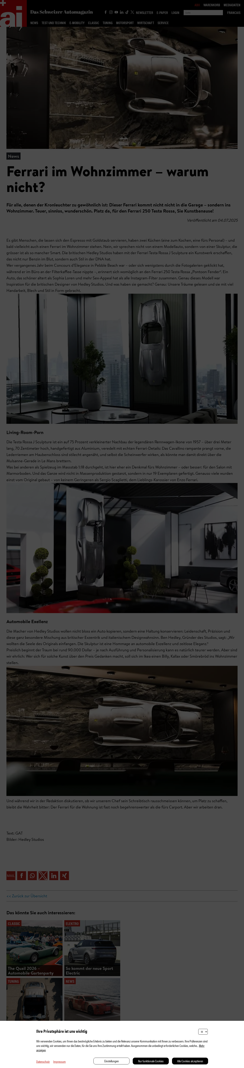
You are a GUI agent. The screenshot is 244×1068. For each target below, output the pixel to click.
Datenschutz (43, 1061)
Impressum (59, 1061)
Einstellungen (111, 1061)
